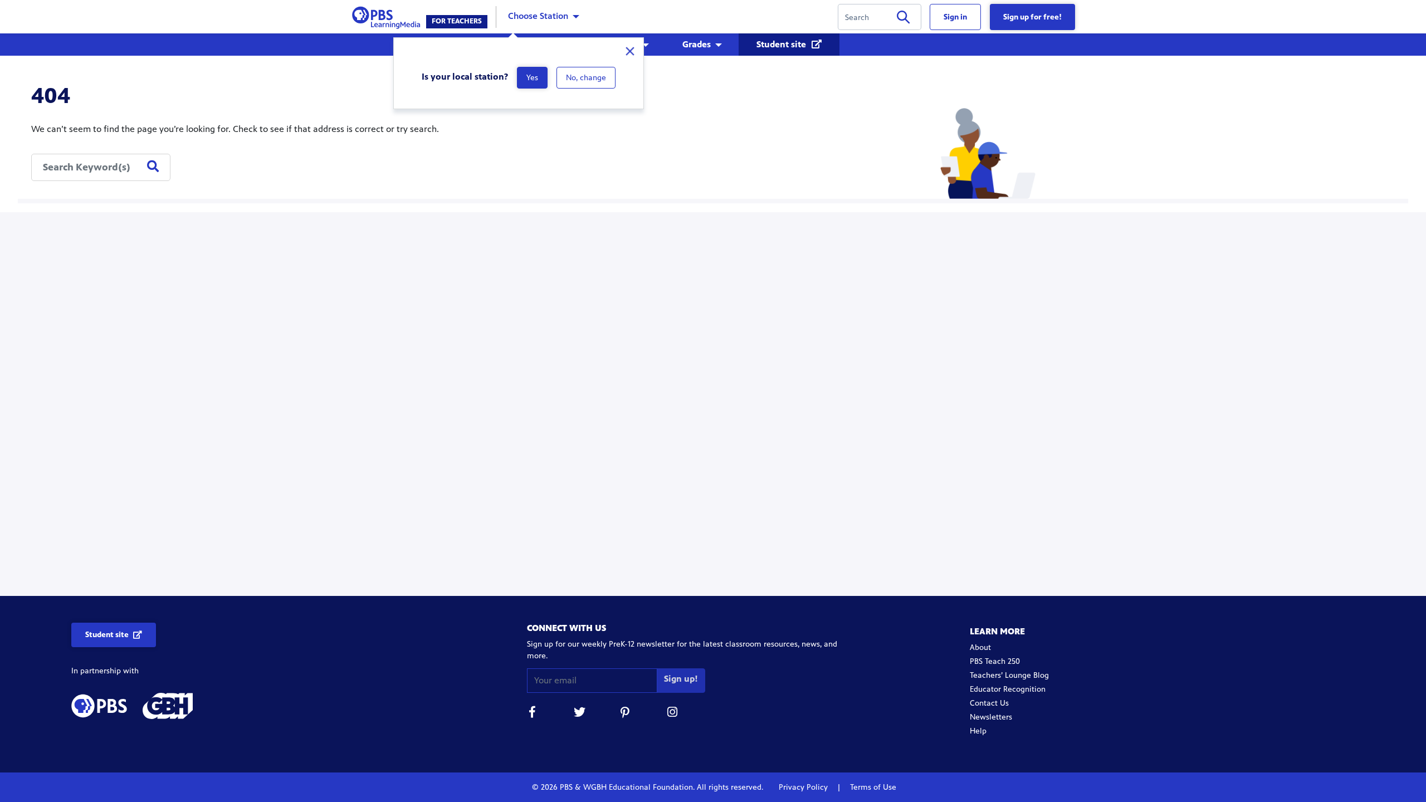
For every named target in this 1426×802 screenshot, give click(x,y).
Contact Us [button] (989, 703)
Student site (782, 44)
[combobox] (100, 167)
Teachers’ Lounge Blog (1009, 675)
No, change (586, 77)
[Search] (903, 19)
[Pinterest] (626, 713)
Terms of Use (872, 787)
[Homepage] (388, 16)
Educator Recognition (1008, 689)
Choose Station (538, 16)
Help (978, 731)
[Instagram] (672, 713)
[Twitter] (579, 713)
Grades (696, 44)
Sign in (955, 17)
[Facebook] (532, 713)
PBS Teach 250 (995, 661)
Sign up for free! (1032, 17)
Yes (532, 77)
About (980, 647)
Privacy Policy (804, 787)
